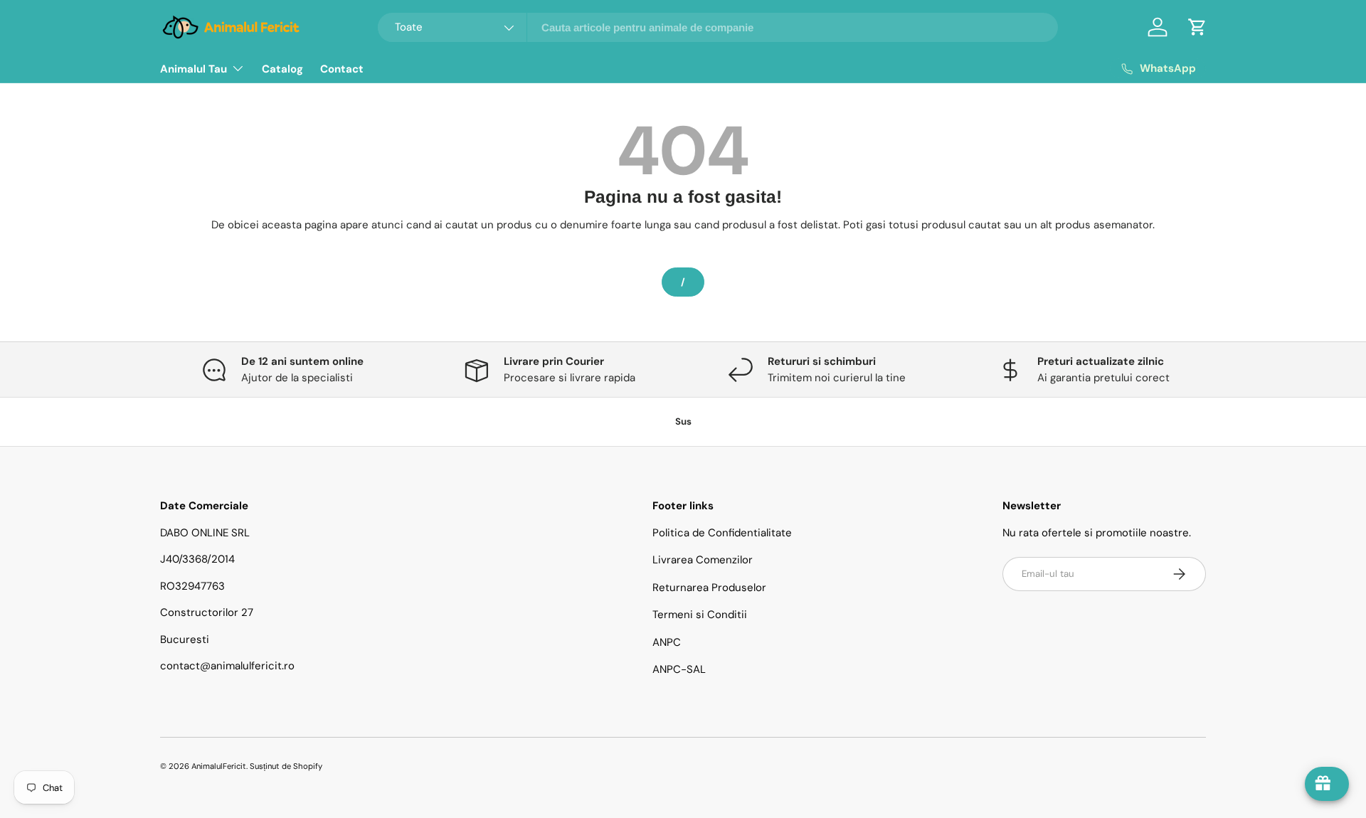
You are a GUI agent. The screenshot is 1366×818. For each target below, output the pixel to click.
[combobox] (718, 27)
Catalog (282, 69)
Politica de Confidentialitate (722, 533)
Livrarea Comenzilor (702, 560)
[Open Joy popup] (1327, 784)
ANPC (666, 642)
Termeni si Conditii (699, 614)
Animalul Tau (193, 69)
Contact (342, 69)
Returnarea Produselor (709, 587)
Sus (683, 421)
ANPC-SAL (679, 669)
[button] (1197, 27)
